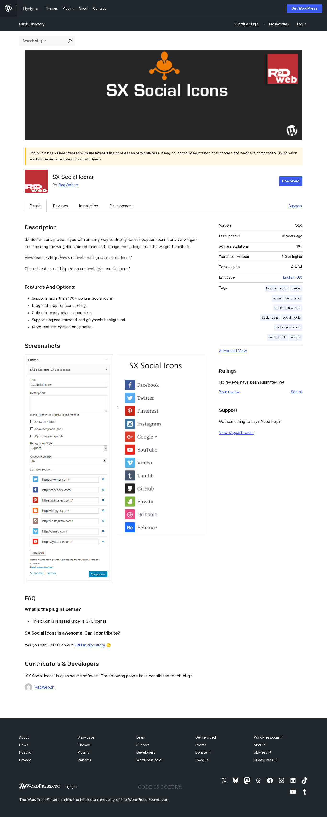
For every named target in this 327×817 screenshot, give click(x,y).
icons (284, 288)
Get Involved (205, 737)
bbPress (262, 752)
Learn (140, 737)
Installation (88, 206)
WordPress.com (268, 737)
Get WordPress (304, 8)
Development (121, 206)
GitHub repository (89, 645)
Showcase (86, 737)
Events (200, 745)
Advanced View (233, 350)
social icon (292, 298)
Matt (259, 745)
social (277, 298)
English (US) (292, 277)
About (24, 737)
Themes (84, 745)
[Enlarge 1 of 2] (106, 360)
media (296, 288)
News (23, 745)
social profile (277, 337)
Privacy (25, 760)
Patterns (84, 760)
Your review (229, 391)
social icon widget (287, 307)
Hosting (25, 752)
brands (271, 288)
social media (291, 317)
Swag (201, 760)
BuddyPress (265, 760)
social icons (270, 317)
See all (296, 391)
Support (295, 206)
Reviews (60, 206)
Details (36, 206)
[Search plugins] (70, 41)
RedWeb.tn (68, 184)
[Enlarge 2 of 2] (198, 360)
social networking (287, 327)
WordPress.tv (149, 760)
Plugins (83, 752)
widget (295, 337)
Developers (145, 752)
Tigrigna (71, 787)
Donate (203, 752)
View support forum (236, 432)
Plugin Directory (32, 24)
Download (290, 181)
